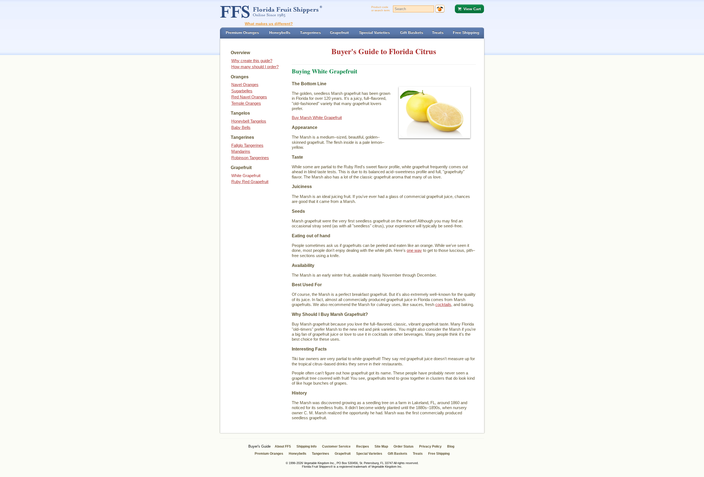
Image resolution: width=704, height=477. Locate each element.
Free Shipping (439, 454)
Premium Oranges (269, 454)
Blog (450, 446)
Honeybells (297, 454)
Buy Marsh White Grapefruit (317, 117)
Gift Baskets (397, 454)
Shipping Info (306, 446)
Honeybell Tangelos (248, 121)
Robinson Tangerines (250, 157)
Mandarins (240, 151)
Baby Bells (241, 127)
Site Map (381, 446)
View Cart (472, 9)
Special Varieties (369, 454)
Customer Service (336, 446)
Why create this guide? (251, 60)
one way (414, 250)
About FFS (283, 446)
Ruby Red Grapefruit (249, 181)
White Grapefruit (245, 175)
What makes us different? (269, 23)
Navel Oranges (244, 84)
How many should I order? (255, 66)
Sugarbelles (241, 91)
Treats (418, 454)
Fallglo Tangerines (247, 145)
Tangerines (320, 454)
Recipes (362, 446)
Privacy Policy (430, 446)
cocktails (443, 304)
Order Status (404, 446)
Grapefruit (343, 454)
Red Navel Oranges (249, 97)
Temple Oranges (246, 103)
